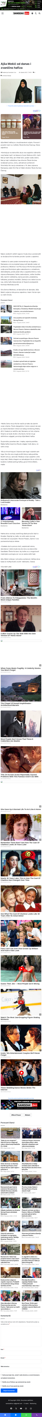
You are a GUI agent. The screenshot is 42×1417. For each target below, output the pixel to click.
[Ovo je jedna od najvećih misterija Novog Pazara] (6, 320)
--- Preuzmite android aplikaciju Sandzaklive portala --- (21, 106)
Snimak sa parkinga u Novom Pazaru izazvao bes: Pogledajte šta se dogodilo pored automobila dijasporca (27, 340)
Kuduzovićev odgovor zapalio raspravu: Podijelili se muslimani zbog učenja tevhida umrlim (10, 1282)
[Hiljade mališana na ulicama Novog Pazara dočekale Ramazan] (10, 1202)
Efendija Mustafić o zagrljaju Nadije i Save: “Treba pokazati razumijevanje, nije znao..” (31, 1282)
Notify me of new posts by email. (13, 1386)
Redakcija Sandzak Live (9, 72)
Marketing (33, 1403)
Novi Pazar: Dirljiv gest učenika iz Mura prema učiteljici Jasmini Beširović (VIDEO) (31, 1306)
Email (3, 1358)
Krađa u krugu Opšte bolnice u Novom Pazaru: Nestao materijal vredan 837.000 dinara (26, 352)
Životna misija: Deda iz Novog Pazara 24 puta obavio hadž (29, 1189)
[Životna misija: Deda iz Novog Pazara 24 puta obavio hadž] (31, 1179)
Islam (28, 1115)
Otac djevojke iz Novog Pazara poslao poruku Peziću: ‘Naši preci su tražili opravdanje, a (10, 1306)
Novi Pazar (16, 1115)
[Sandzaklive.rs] (21, 13)
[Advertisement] (21, 38)
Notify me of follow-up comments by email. (16, 1382)
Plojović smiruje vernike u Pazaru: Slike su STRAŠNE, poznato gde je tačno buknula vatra (31, 1213)
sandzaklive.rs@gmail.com (14, 1403)
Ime (2, 1349)
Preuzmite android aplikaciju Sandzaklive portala (21, 1098)
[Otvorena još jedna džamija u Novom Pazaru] (31, 1226)
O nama (26, 1403)
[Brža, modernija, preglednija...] (21, 1104)
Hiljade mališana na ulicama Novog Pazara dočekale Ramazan (10, 1212)
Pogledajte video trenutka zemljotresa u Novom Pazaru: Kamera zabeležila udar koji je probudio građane (27, 329)
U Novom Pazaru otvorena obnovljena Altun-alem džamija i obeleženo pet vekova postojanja (31, 1143)
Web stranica (5, 1366)
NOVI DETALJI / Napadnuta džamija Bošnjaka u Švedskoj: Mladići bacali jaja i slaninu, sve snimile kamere (27, 308)
